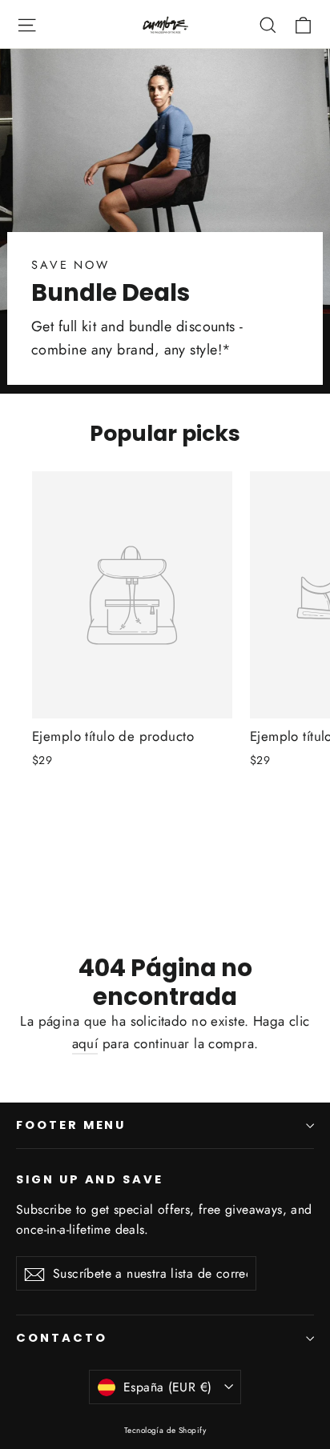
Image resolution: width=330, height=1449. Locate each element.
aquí (85, 1043)
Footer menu (71, 1125)
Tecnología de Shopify (165, 1430)
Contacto (61, 1338)
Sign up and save (89, 1179)
